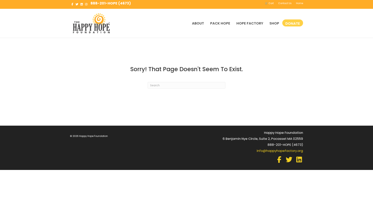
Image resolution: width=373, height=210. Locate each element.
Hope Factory (249, 23)
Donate (292, 23)
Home (299, 3)
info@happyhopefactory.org (280, 150)
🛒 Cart (269, 3)
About (198, 23)
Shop (274, 23)
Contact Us (285, 3)
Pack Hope (220, 23)
